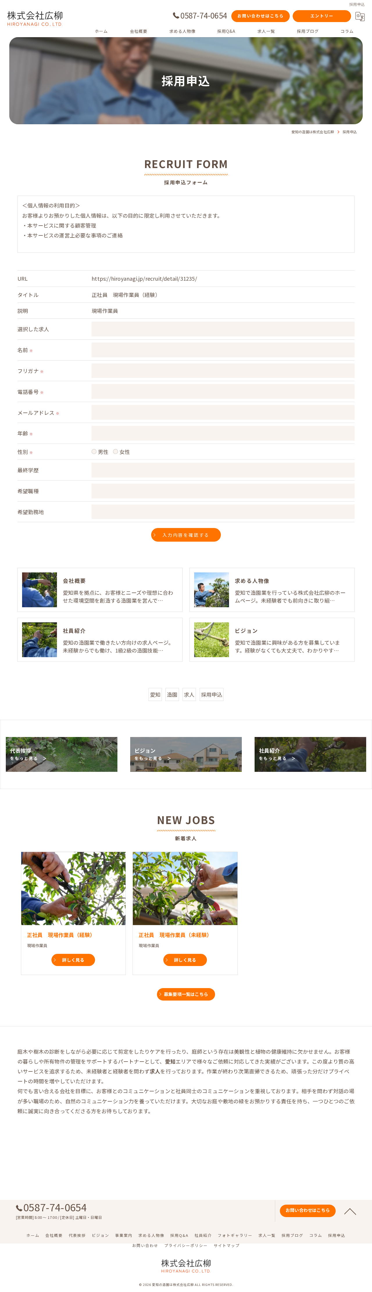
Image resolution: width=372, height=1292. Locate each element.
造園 (172, 694)
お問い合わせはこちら (260, 16)
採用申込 (211, 694)
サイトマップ (227, 1245)
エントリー (322, 16)
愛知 (155, 694)
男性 (103, 451)
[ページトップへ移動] (350, 1211)
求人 (189, 694)
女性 (124, 451)
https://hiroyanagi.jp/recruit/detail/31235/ (144, 278)
